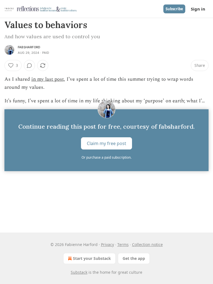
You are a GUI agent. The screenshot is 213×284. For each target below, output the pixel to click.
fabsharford (29, 47)
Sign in (198, 9)
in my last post (47, 79)
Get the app (134, 258)
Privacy (107, 244)
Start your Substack (92, 258)
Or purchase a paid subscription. (106, 157)
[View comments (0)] (29, 65)
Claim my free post (106, 143)
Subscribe (174, 8)
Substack (79, 272)
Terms (123, 244)
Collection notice (147, 244)
